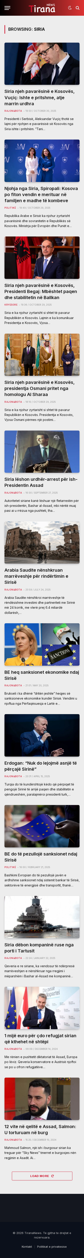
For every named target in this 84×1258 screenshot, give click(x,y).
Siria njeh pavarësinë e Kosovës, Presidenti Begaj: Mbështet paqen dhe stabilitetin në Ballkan (40, 291)
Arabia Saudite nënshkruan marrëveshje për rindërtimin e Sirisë (36, 576)
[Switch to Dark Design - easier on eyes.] (70, 8)
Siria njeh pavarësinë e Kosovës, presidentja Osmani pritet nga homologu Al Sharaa (39, 388)
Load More (40, 1176)
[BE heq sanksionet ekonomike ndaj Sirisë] (42, 644)
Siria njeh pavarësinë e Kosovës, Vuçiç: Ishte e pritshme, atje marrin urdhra (39, 97)
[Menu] (7, 8)
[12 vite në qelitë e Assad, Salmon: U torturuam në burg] (42, 1099)
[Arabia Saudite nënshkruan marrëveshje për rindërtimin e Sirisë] (42, 542)
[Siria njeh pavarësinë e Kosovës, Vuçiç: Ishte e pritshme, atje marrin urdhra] (42, 64)
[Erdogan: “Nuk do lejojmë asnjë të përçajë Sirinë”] (42, 735)
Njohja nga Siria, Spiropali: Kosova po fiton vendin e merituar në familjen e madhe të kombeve (41, 194)
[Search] (77, 8)
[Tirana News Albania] (42, 8)
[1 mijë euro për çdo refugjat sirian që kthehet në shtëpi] (42, 1008)
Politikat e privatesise (52, 1246)
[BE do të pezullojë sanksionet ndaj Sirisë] (42, 826)
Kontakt (27, 1246)
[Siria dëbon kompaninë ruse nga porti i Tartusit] (42, 917)
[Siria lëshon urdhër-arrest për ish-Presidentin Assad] (42, 452)
